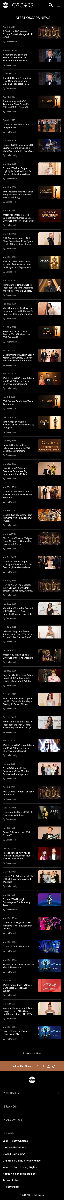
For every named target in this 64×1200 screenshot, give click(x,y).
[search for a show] (51, 5)
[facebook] (43, 1066)
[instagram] (48, 1066)
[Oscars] (22, 6)
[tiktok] (53, 1066)
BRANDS (10, 1106)
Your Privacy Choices (15, 1140)
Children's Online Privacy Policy (22, 1160)
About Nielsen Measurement (20, 1173)
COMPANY (12, 1093)
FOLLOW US (13, 1119)
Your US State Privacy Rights (20, 1167)
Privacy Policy (11, 1186)
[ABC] (5, 5)
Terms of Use (10, 1180)
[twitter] (38, 1066)
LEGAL (9, 1132)
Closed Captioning (14, 1154)
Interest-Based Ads (14, 1147)
